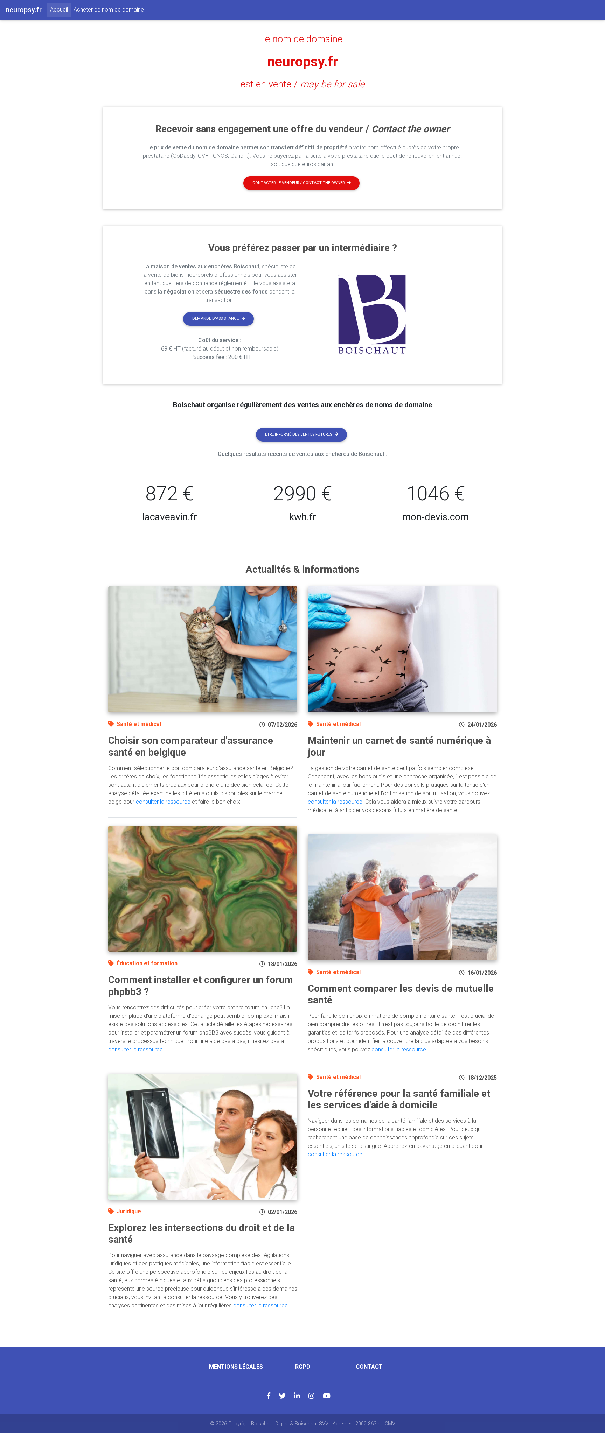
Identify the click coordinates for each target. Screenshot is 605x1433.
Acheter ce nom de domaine (109, 9)
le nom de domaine (302, 39)
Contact (369, 1366)
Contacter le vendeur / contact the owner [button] (298, 183)
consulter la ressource (163, 801)
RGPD (302, 1366)
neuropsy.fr (302, 62)
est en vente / (302, 84)
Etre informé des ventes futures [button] (298, 434)
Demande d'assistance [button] (215, 318)
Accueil (60, 9)
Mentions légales (236, 1366)
